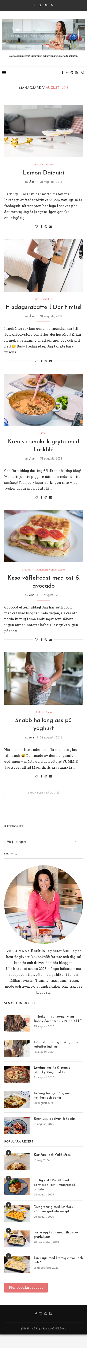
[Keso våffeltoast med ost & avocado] (43, 536)
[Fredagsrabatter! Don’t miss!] (43, 265)
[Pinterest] (46, 5)
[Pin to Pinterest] (46, 226)
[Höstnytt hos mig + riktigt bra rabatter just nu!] (17, 1048)
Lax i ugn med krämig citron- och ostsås (58, 1260)
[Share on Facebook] (41, 226)
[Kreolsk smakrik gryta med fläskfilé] (43, 400)
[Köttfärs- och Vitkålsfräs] (17, 1161)
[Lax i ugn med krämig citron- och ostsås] (17, 1264)
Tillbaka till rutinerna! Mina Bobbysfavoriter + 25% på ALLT (58, 1019)
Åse (32, 182)
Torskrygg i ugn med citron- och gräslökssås (57, 1235)
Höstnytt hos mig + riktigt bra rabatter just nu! (56, 1044)
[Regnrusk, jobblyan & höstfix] (17, 1125)
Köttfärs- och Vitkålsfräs (52, 1155)
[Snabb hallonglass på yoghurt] (43, 678)
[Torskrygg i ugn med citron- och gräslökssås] (17, 1238)
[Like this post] (36, 226)
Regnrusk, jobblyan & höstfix (54, 1119)
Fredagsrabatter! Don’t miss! (44, 307)
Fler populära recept (26, 1287)
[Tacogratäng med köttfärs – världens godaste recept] (17, 1213)
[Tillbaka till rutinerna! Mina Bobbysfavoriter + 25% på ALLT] (17, 1023)
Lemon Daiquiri (43, 173)
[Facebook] (34, 5)
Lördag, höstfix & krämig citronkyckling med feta (52, 1070)
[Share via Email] (50, 226)
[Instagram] (40, 5)
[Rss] (52, 5)
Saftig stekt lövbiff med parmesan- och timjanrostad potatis (54, 1185)
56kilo (39, 951)
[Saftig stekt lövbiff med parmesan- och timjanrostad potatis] (17, 1186)
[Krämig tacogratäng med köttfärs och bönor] (17, 1099)
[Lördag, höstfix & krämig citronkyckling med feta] (17, 1074)
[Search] (83, 72)
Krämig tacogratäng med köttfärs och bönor (53, 1095)
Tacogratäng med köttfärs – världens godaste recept (55, 1209)
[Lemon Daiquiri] (43, 131)
